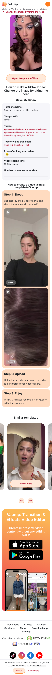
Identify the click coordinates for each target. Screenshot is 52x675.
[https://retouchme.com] (38, 638)
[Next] (30, 500)
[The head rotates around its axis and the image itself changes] (16, 590)
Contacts (9, 628)
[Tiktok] (13, 655)
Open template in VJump (26, 78)
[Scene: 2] (26, 327)
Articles (41, 624)
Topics (14, 9)
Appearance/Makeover (36, 129)
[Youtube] (39, 655)
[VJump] (10, 4)
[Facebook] (31, 655)
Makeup (44, 9)
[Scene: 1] (26, 247)
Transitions (12, 624)
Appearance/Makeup (14, 129)
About (23, 628)
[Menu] (47, 4)
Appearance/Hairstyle (14, 132)
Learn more (26, 483)
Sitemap (26, 631)
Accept (19, 670)
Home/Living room (12, 135)
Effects (28, 624)
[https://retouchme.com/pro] (26, 644)
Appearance (29, 9)
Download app (40, 628)
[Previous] (21, 500)
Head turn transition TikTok (16, 145)
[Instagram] (22, 655)
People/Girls (28, 135)
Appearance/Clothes (35, 132)
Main (4, 9)
